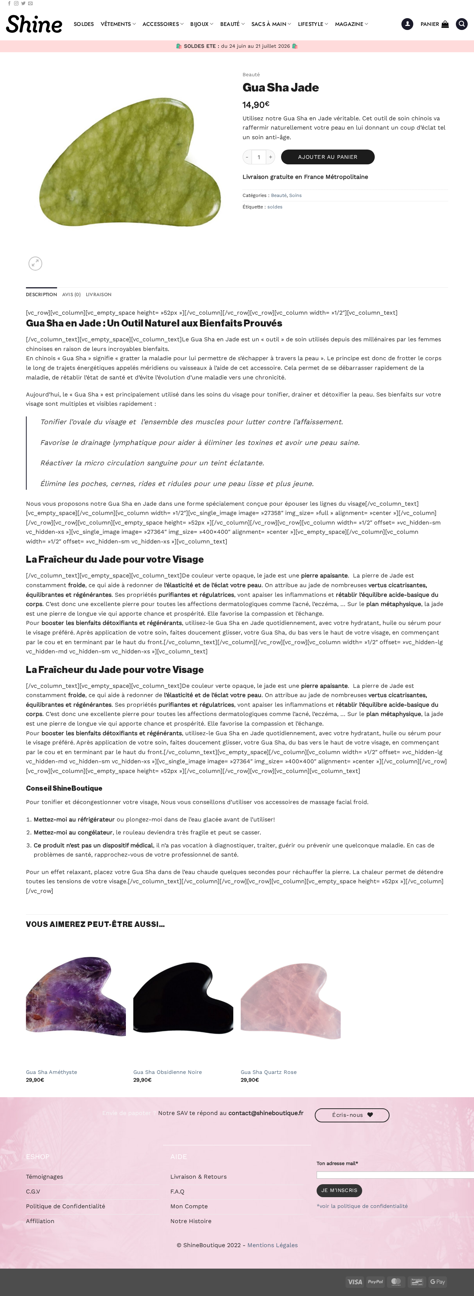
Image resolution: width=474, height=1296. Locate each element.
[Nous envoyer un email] (30, 3)
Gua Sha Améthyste (51, 1072)
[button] (407, 24)
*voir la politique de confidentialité (362, 1206)
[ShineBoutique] (34, 24)
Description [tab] (41, 294)
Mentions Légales (272, 1245)
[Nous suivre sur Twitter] (23, 3)
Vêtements (116, 24)
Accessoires (161, 24)
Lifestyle (311, 24)
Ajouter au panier (328, 157)
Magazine (349, 24)
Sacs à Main (268, 24)
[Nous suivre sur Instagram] (16, 3)
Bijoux (199, 24)
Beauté (230, 24)
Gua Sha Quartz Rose (269, 1072)
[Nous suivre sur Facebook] (9, 3)
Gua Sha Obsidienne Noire (167, 1072)
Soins (295, 195)
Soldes (84, 24)
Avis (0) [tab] (71, 294)
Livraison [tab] (98, 294)
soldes (275, 207)
